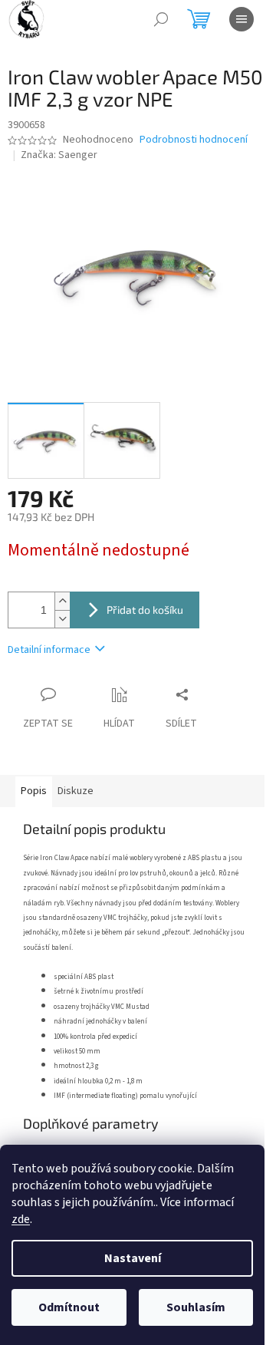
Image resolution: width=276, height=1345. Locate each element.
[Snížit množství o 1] (62, 619)
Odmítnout (69, 1307)
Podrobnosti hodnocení (194, 140)
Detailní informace (49, 650)
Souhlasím (195, 1307)
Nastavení (132, 1258)
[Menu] (241, 19)
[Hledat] (161, 19)
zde (21, 1219)
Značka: (59, 155)
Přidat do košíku (145, 609)
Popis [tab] (34, 791)
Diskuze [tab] (76, 791)
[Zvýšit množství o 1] (62, 601)
